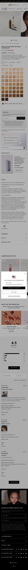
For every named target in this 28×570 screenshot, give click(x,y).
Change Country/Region (14, 296)
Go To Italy (14, 292)
